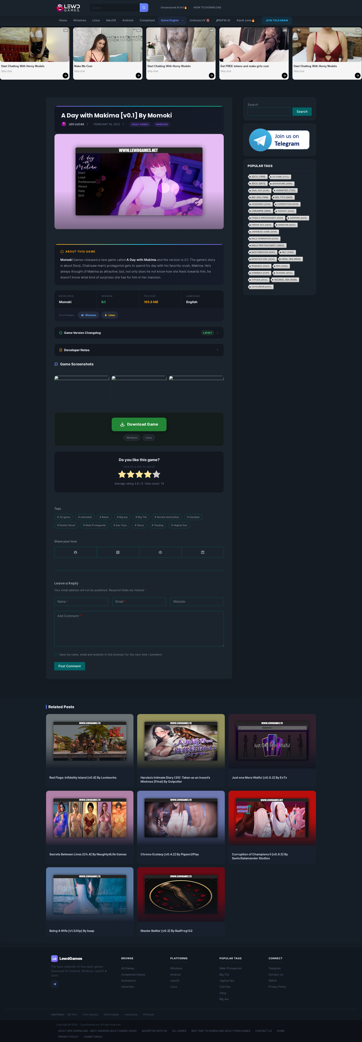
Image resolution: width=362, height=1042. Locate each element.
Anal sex (260, 190)
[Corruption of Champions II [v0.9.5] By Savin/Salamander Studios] (272, 818)
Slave (139, 525)
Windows (79, 20)
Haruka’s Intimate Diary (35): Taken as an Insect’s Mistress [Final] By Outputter (175, 779)
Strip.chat (6, 71)
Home (63, 20)
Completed (147, 20)
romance (260, 266)
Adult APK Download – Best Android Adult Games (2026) (97, 1030)
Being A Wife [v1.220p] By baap (71, 930)
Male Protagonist (94, 525)
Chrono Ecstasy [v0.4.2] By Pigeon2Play (170, 854)
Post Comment (69, 666)
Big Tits (141, 517)
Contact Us (276, 974)
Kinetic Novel (66, 525)
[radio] (122, 475)
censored (261, 204)
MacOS (111, 20)
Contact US (263, 1030)
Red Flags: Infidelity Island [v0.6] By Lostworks (82, 777)
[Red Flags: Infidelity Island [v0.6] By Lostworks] (89, 741)
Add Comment (69, 616)
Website (179, 601)
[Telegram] (54, 984)
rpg (282, 266)
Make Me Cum (83, 66)
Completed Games (133, 974)
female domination (167, 517)
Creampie (261, 211)
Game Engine (170, 20)
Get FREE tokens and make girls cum (244, 66)
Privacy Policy (277, 986)
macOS (174, 980)
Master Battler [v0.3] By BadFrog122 (167, 930)
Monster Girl (263, 259)
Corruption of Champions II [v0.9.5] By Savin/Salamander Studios (260, 856)
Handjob (193, 517)
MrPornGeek (111, 1014)
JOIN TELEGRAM (277, 20)
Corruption (287, 204)
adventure (282, 183)
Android (127, 20)
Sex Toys (120, 525)
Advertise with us (154, 1030)
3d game (63, 517)
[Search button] (144, 7)
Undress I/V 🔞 (200, 20)
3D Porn (72, 1014)
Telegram (275, 968)
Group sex (261, 225)
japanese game (264, 232)
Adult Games (140, 124)
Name (62, 601)
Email (120, 601)
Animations (128, 980)
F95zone (148, 1014)
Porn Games (90, 1014)
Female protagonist (267, 218)
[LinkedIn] (203, 552)
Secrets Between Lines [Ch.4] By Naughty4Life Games (88, 854)
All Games (127, 968)
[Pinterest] (160, 552)
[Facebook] (75, 552)
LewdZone (131, 1014)
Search (253, 105)
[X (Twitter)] (118, 552)
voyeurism (261, 287)
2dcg (258, 176)
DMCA (273, 980)
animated (85, 517)
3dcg (258, 183)
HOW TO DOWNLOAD (207, 7)
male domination (265, 238)
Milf (288, 252)
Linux (96, 20)
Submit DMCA (93, 1036)
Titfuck (259, 280)
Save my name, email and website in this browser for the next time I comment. (111, 654)
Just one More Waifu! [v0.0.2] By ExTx (259, 777)
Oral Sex (291, 259)
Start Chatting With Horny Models (22, 66)
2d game (280, 177)
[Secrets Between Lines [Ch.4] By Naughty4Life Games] (89, 818)
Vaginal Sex (179, 525)
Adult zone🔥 (246, 20)
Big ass (122, 517)
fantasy (286, 211)
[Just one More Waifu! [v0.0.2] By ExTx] (272, 741)
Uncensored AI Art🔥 (174, 7)
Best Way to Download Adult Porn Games (220, 1030)
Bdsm (104, 517)
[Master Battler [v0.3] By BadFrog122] (181, 894)
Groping (298, 218)
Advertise (127, 986)
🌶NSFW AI (223, 20)
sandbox (260, 273)
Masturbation (263, 252)
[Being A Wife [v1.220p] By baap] (89, 894)
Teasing (157, 525)
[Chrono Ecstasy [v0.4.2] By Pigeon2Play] (181, 818)
